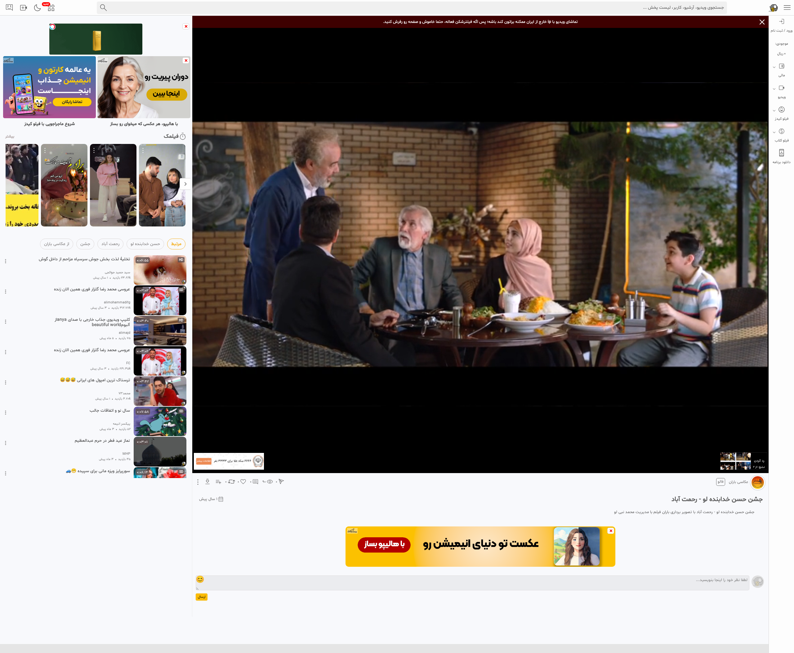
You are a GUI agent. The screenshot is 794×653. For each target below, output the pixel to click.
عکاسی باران (738, 482)
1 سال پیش (208, 499)
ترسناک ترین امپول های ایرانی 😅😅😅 (95, 380)
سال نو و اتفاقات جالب (110, 411)
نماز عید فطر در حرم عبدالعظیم (102, 441)
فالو (721, 482)
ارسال (201, 597)
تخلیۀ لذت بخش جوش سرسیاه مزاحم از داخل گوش (84, 259)
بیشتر (9, 136)
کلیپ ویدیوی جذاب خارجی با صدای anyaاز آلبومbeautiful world (92, 322)
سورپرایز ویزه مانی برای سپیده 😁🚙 (98, 471)
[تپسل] (52, 27)
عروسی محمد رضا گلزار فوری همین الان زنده (92, 289)
